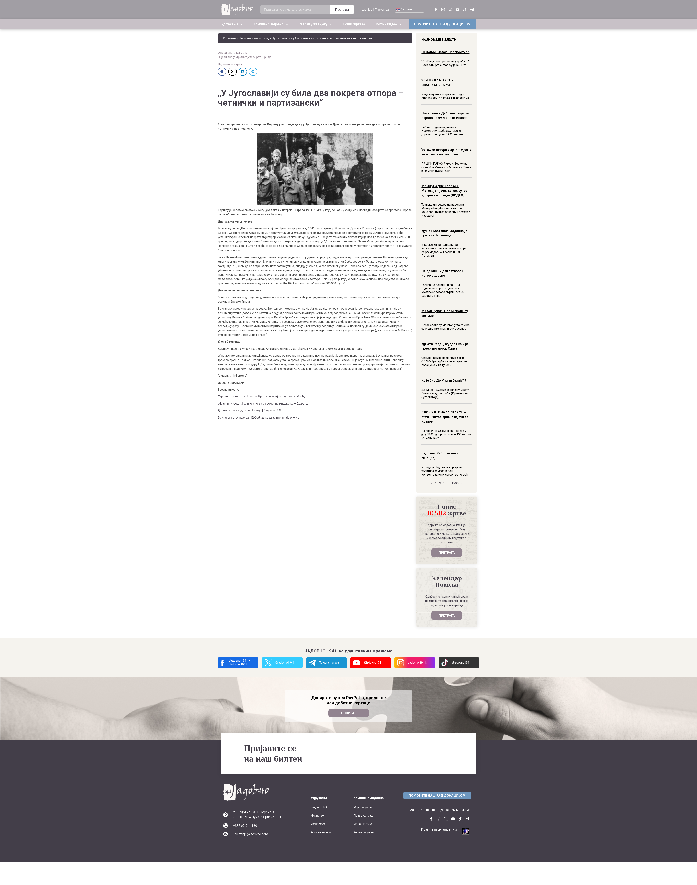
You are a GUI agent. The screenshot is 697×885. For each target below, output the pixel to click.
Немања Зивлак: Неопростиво (445, 52)
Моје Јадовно (363, 807)
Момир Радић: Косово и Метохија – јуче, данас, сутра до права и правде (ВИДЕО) (444, 190)
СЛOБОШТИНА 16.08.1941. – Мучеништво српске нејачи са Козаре (444, 416)
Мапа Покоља (363, 824)
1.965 (455, 483)
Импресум (318, 824)
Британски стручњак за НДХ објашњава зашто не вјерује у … (258, 417)
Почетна (229, 38)
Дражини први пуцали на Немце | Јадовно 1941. (250, 410)
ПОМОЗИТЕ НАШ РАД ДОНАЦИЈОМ (442, 24)
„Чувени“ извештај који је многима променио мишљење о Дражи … (263, 403)
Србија (266, 57)
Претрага (342, 9)
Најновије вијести (252, 38)
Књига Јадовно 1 (365, 832)
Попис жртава (354, 24)
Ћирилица (382, 9)
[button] (222, 72)
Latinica (367, 9)
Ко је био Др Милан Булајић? (443, 380)
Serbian (406, 9)
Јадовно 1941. (320, 807)
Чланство (317, 815)
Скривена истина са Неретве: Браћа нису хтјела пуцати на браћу (261, 396)
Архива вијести (321, 832)
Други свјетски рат (248, 57)
